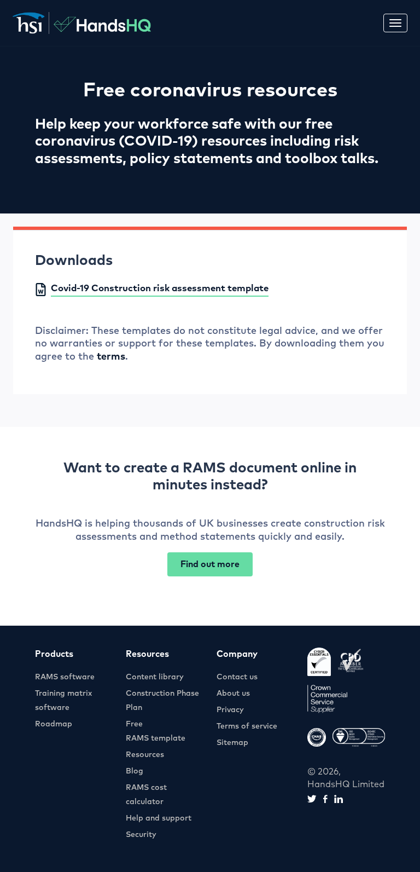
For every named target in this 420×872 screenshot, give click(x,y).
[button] (395, 23)
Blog (134, 771)
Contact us (237, 677)
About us (233, 693)
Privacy (230, 710)
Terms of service (247, 726)
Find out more (210, 564)
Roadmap (53, 724)
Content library (155, 677)
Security (141, 835)
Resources (145, 755)
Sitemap (232, 743)
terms (111, 357)
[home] (82, 23)
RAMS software (65, 677)
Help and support (158, 818)
